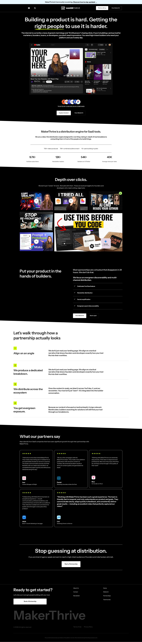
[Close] (81, 308)
